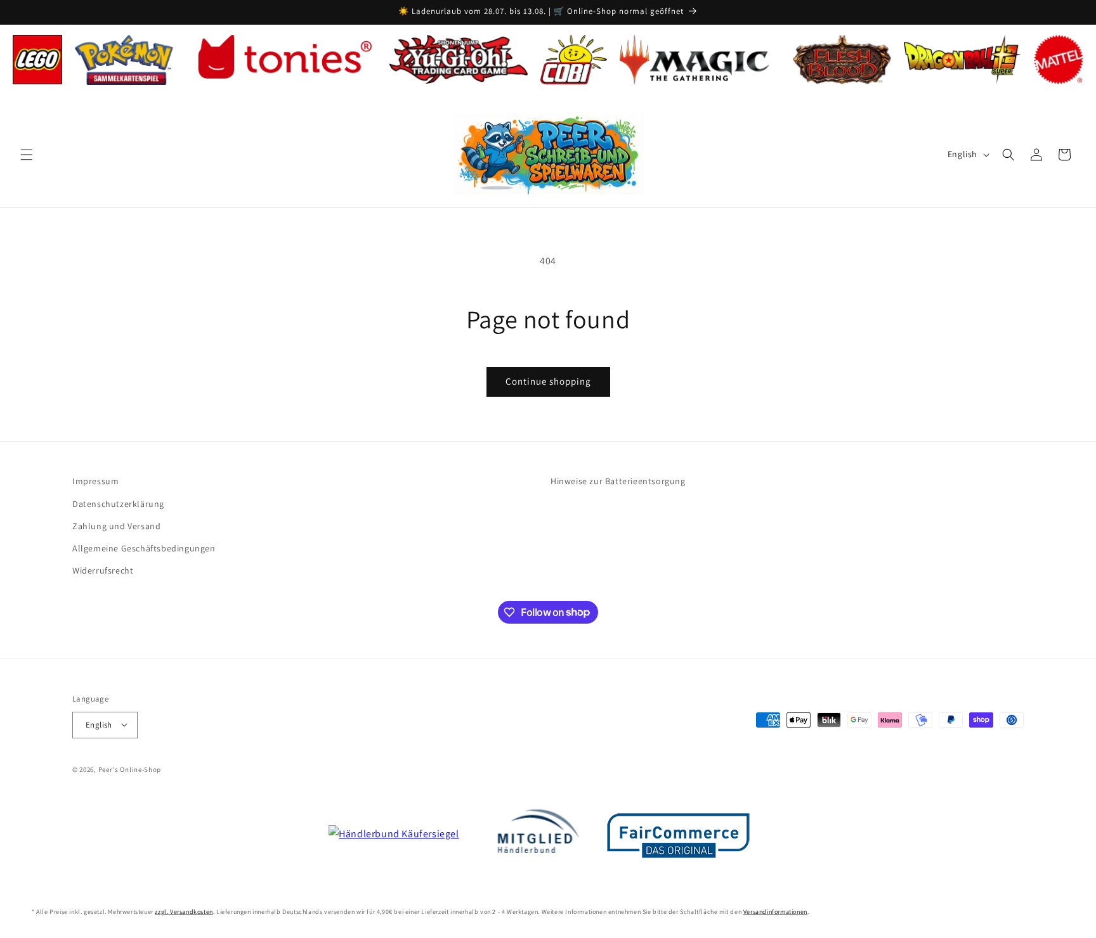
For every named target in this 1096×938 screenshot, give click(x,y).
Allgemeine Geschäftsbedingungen (144, 547)
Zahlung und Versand (116, 525)
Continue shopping (548, 381)
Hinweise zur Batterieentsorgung (618, 481)
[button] (27, 155)
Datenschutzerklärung (118, 503)
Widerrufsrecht (102, 569)
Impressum (95, 481)
